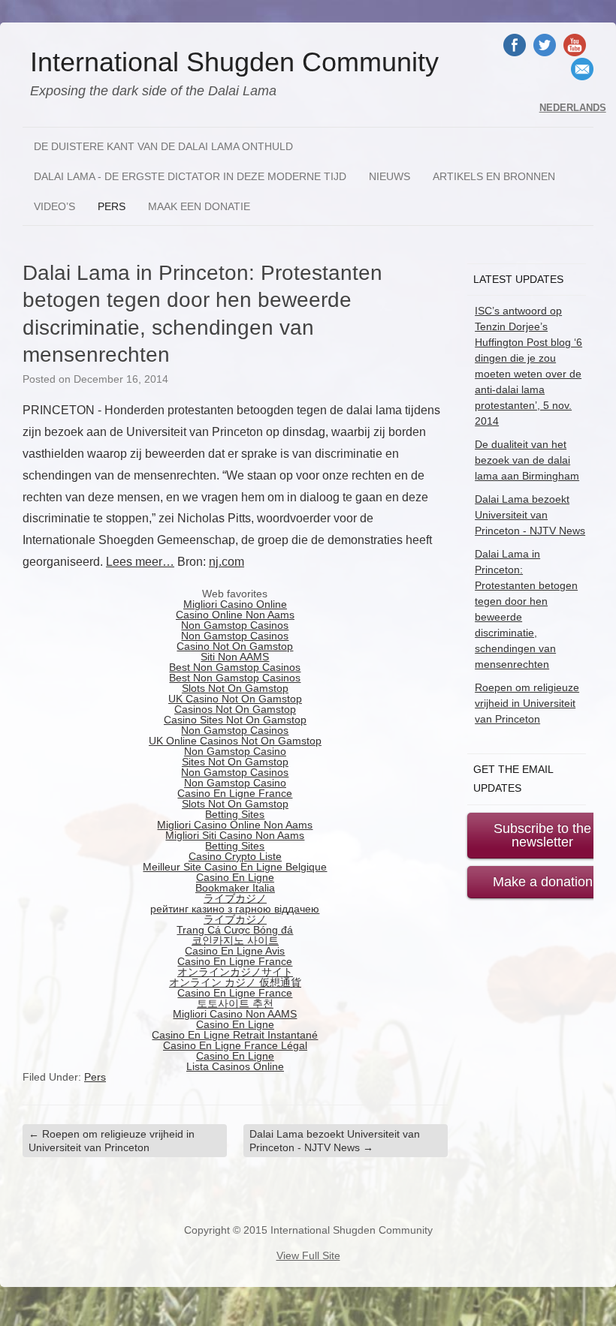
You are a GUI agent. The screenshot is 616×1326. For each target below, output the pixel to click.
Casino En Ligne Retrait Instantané (235, 1035)
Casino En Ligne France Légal (235, 1045)
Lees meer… (140, 561)
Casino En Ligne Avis (235, 951)
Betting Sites (234, 814)
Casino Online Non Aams (235, 615)
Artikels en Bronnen (494, 176)
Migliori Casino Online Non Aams (235, 825)
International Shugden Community (234, 62)
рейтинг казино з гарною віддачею (234, 909)
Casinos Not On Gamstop (235, 709)
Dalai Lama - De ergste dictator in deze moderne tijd (190, 176)
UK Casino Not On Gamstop (235, 699)
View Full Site (308, 1255)
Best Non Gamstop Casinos (234, 667)
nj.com (226, 561)
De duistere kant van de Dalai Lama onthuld (163, 146)
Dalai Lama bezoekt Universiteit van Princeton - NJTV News (334, 1140)
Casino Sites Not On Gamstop (235, 720)
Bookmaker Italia (235, 888)
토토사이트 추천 (235, 1003)
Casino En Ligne (235, 877)
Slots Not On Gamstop (235, 688)
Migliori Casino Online (235, 604)
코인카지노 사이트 (235, 940)
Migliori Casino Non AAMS (235, 1014)
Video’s (54, 206)
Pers (111, 206)
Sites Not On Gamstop (235, 762)
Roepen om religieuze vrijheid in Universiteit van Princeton (112, 1140)
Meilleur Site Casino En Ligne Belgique (235, 867)
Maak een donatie (199, 206)
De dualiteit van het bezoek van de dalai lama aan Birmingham (527, 460)
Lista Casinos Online (235, 1066)
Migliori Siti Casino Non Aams (234, 835)
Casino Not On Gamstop (235, 646)
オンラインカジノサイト (235, 972)
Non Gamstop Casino (235, 751)
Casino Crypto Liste (235, 856)
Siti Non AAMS (235, 657)
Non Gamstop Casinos (234, 625)
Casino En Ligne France (234, 793)
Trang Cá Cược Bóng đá (235, 930)
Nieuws (389, 176)
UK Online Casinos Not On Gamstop (235, 741)
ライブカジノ (235, 898)
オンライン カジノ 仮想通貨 (235, 982)
